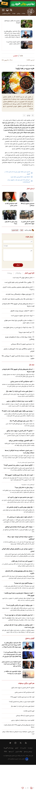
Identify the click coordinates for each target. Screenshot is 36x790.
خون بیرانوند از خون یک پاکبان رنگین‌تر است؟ (19, 605)
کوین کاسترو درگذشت (28, 711)
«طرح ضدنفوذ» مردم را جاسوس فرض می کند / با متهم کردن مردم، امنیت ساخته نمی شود (11, 664)
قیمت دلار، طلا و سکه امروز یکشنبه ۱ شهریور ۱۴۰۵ (19, 475)
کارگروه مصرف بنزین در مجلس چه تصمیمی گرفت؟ (18, 465)
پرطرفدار (18, 273)
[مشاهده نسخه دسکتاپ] (7, 10)
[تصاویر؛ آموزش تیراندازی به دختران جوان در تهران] (26, 45)
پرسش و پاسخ (28, 752)
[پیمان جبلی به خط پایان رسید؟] (9, 215)
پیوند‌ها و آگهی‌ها (8, 748)
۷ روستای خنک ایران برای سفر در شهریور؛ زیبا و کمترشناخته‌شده (19, 181)
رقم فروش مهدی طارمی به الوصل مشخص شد (20, 507)
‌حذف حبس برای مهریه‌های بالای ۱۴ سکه (21, 421)
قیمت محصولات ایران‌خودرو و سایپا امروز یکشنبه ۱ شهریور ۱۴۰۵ (19, 594)
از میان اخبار (30, 189)
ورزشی (18, 13)
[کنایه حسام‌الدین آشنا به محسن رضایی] (9, 197)
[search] (11, 10)
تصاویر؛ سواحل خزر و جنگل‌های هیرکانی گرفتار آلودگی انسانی (18, 550)
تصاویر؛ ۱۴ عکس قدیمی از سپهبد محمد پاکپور (27, 223)
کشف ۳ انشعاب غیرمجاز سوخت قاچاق (22, 311)
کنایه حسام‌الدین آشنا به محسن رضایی (11, 204)
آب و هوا (11, 752)
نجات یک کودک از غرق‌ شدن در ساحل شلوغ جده (17, 327)
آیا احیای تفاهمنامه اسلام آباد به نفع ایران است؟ (19, 615)
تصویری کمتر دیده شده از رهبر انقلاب (22, 561)
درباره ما (30, 748)
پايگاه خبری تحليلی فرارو (14, 756)
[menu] (3, 10)
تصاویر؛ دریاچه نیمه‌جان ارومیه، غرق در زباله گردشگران (20, 538)
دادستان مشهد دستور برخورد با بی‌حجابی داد (20, 517)
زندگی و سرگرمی (6, 13)
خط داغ (31, 365)
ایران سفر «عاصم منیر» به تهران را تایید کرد (20, 497)
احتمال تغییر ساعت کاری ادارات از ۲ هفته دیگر (19, 391)
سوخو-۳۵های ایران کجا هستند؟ (23, 583)
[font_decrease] (24, 115)
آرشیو (16, 748)
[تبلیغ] (18, 4)
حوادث (13, 13)
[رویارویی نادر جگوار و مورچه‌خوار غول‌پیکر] (26, 24)
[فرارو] (30, 11)
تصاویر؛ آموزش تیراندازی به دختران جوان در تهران (13, 43)
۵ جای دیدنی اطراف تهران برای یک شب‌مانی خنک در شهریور (17, 173)
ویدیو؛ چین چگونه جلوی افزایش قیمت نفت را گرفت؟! (17, 411)
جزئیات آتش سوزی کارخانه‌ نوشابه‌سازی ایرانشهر (19, 527)
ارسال (18, 265)
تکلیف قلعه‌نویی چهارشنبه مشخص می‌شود (21, 440)
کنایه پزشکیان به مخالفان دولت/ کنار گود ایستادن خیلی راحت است (19, 626)
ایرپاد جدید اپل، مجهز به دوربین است (22, 315)
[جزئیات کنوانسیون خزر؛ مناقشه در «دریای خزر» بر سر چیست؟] (28, 674)
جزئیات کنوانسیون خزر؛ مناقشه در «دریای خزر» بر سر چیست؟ (12, 672)
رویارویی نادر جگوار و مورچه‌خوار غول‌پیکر (12, 22)
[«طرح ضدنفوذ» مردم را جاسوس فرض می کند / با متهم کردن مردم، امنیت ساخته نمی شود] (28, 665)
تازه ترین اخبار (29, 273)
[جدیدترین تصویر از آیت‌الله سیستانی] (26, 197)
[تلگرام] (10, 743)
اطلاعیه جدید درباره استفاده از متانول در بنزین (20, 401)
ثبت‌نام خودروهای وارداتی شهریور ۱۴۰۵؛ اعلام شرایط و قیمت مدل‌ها (18, 370)
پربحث (9, 273)
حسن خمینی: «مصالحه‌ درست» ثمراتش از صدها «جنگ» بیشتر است (19, 451)
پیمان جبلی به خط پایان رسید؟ (11, 223)
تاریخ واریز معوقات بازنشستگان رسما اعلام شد (19, 294)
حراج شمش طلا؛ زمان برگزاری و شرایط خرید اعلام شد (17, 299)
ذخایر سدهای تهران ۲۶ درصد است (23, 277)
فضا (22, 230)
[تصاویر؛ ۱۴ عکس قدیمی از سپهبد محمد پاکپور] (26, 215)
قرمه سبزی (15, 230)
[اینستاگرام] (15, 743)
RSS (5, 752)
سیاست (23, 13)
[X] (21, 743)
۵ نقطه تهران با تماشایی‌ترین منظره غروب (20, 177)
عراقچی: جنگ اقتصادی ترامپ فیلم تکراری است (18, 282)
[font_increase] (32, 115)
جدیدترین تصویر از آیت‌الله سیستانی (27, 204)
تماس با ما (23, 748)
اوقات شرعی (18, 752)
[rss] (26, 743)
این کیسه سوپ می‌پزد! (25, 332)
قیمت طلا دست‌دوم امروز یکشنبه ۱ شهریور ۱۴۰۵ (22, 697)
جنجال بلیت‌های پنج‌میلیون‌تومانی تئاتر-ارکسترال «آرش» (19, 572)
